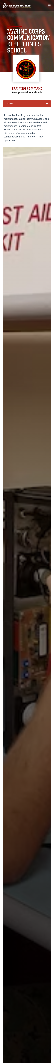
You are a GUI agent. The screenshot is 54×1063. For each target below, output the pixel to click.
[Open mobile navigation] (49, 5)
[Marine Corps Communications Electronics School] (17, 5)
